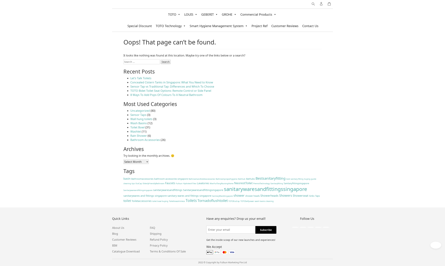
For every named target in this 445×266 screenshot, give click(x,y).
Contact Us (310, 26)
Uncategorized (140, 111)
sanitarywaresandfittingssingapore (265, 189)
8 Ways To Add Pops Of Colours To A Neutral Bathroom (166, 95)
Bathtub (241, 179)
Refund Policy (159, 240)
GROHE (227, 14)
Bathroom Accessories (145, 140)
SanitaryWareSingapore (222, 196)
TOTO (172, 14)
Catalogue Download (126, 251)
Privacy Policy (159, 245)
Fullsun (179, 183)
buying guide (310, 179)
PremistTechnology (261, 183)
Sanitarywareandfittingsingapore (137, 190)
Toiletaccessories (142, 201)
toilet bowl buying (160, 201)
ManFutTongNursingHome (221, 183)
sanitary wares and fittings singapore (189, 195)
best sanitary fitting (295, 179)
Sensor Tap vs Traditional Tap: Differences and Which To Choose (172, 86)
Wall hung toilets (141, 119)
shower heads (252, 195)
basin (127, 179)
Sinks (311, 195)
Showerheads (269, 196)
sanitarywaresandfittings (167, 190)
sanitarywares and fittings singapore (145, 195)
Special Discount (139, 26)
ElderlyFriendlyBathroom (153, 183)
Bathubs (250, 178)
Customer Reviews (284, 26)
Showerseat (300, 196)
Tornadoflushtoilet (212, 200)
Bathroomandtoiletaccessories (202, 179)
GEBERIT (207, 14)
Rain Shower (138, 136)
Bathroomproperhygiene (226, 179)
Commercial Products (256, 14)
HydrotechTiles (189, 183)
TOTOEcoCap (234, 201)
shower (239, 195)
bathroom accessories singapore (171, 178)
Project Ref (260, 26)
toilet (127, 201)
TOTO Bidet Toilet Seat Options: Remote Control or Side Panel (170, 91)
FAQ (152, 228)
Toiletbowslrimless (177, 201)
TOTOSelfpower (247, 201)
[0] (329, 4)
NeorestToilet (243, 183)
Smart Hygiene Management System (217, 26)
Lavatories (203, 183)
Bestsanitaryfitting (271, 178)
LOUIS (188, 14)
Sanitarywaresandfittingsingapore (203, 190)
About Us (118, 228)
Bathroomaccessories (142, 178)
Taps (317, 195)
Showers (285, 195)
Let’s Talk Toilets (140, 78)
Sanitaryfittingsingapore (296, 183)
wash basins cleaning (264, 201)
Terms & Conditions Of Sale (168, 251)
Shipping (155, 234)
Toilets (191, 200)
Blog (115, 234)
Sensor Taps (138, 115)
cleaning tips (129, 183)
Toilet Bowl (137, 127)
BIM (114, 245)
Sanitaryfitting (276, 183)
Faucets (170, 183)
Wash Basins (138, 123)
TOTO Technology (169, 26)
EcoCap (139, 183)
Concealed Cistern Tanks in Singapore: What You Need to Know (171, 82)
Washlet (135, 131)
